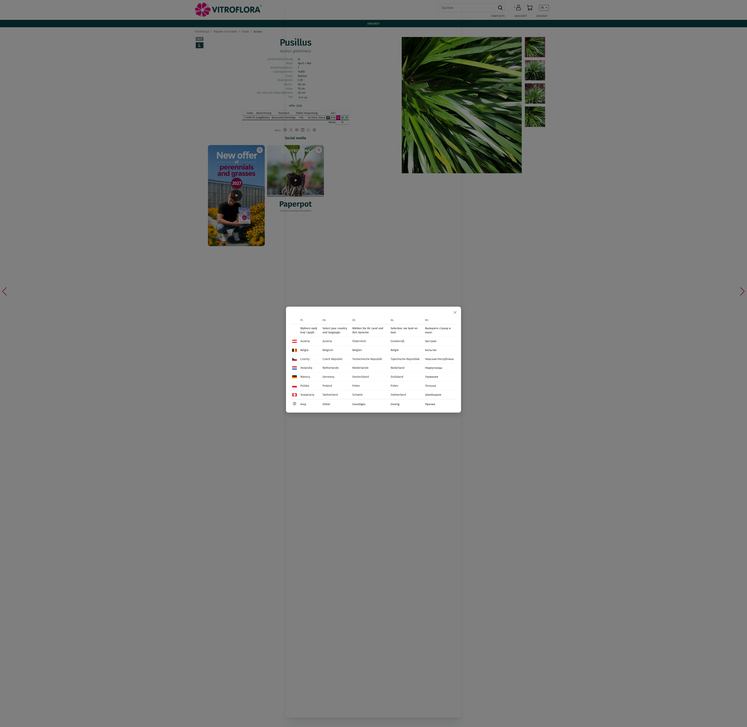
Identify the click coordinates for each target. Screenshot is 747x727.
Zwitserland (398, 394)
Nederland (397, 368)
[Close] (455, 313)
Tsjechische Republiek (405, 359)
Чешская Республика (439, 359)
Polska (304, 385)
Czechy (304, 359)
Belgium (328, 350)
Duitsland (397, 376)
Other (326, 404)
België (395, 350)
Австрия (430, 341)
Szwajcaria (307, 394)
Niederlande (360, 368)
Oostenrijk (397, 341)
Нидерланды (433, 368)
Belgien (357, 350)
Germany (328, 376)
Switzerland (330, 394)
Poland (327, 385)
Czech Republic (333, 359)
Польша (430, 385)
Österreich (359, 341)
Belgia (304, 350)
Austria (305, 341)
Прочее (430, 404)
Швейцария (433, 394)
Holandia (306, 368)
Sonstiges (358, 404)
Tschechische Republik (367, 359)
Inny (303, 404)
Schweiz (357, 394)
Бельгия (430, 350)
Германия (431, 376)
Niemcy (305, 376)
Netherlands (331, 368)
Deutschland (360, 376)
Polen (356, 385)
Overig (395, 404)
